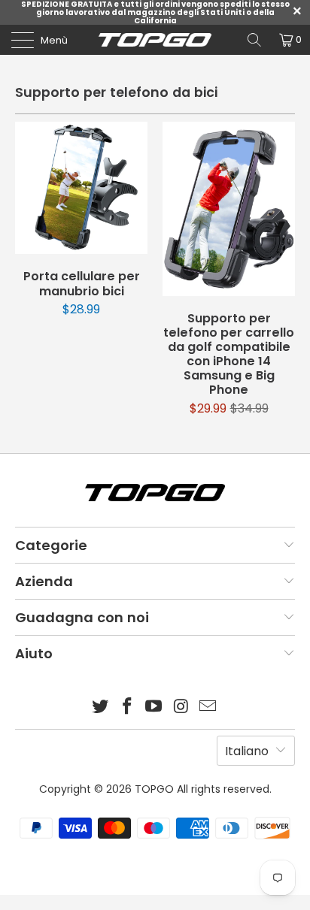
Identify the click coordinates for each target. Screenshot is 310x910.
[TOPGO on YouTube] (154, 707)
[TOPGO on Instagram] (181, 707)
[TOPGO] (155, 40)
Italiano (247, 751)
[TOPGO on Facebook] (127, 707)
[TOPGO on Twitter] (101, 707)
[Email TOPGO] (208, 707)
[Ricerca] (254, 40)
